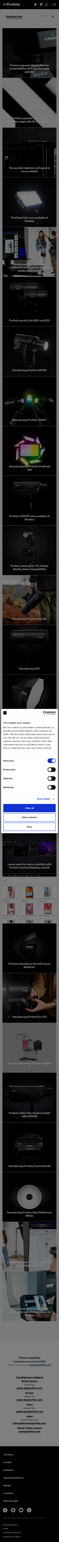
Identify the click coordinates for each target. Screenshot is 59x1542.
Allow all (29, 808)
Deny (29, 827)
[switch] (52, 769)
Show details (43, 799)
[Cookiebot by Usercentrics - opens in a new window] (43, 713)
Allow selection (29, 817)
